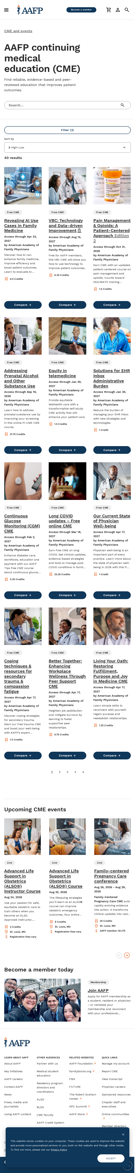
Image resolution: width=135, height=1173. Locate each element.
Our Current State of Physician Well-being (111, 521)
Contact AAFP (13, 1086)
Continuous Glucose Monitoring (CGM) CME (22, 523)
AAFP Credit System (50, 1122)
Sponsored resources (116, 1094)
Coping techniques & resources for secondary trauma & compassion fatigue (18, 676)
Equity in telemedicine (62, 373)
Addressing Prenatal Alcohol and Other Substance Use (21, 378)
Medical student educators (48, 1073)
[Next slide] (127, 955)
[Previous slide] (119, 955)
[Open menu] (6, 10)
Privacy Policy (59, 1149)
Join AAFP (98, 990)
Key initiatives (13, 1071)
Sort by (9, 138)
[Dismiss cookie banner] (123, 1134)
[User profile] (118, 10)
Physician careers (114, 1086)
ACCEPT (111, 1158)
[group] (22, 878)
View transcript (112, 1079)
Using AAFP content (17, 1114)
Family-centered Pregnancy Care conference (111, 876)
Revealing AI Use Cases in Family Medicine (21, 225)
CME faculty (45, 1115)
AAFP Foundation (81, 1063)
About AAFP (12, 1063)
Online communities (115, 1114)
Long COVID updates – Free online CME (64, 521)
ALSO (40, 1099)
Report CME (110, 1071)
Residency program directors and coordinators (50, 1087)
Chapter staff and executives (114, 1104)
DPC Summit (78, 1106)
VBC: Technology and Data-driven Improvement (66, 225)
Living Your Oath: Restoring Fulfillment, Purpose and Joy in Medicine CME (110, 671)
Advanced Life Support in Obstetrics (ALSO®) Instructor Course (22, 881)
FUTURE (75, 1086)
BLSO (40, 1107)
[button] (23, 238)
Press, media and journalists (16, 1104)
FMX (72, 1079)
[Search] (127, 10)
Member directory (114, 1126)
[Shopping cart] (108, 10)
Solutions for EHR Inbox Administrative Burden (111, 378)
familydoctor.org (80, 1071)
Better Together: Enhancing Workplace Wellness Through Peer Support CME (67, 674)
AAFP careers (13, 1079)
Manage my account (115, 1063)
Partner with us (47, 1063)
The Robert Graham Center (82, 1096)
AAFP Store (77, 1114)
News (8, 1094)
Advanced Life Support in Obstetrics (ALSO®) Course (65, 878)
